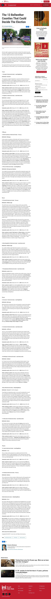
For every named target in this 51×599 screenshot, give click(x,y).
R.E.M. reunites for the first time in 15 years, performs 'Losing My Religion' (31, 571)
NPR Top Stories (22, 537)
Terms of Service (42, 588)
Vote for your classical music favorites (41, 60)
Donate (47, 1)
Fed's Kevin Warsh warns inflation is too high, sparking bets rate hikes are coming (42, 117)
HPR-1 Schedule (20, 588)
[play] (3, 5)
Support (30, 590)
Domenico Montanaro (8, 26)
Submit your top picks (41, 71)
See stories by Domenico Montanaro (15, 549)
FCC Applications (42, 586)
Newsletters (30, 586)
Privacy (40, 590)
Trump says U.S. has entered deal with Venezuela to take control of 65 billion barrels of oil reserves (42, 101)
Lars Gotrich (17, 574)
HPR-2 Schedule (20, 590)
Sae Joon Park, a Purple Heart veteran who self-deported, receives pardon (41, 106)
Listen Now (41, 38)
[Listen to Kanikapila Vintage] (41, 18)
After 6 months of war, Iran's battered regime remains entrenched (41, 112)
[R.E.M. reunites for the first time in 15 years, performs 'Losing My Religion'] (7, 573)
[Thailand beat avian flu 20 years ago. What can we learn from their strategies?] (7, 563)
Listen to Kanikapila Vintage (42, 29)
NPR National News (8, 537)
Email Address (37, 80)
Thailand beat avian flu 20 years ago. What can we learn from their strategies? (32, 561)
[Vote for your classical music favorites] (41, 49)
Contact (30, 588)
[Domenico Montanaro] (4, 547)
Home (19, 586)
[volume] (6, 5)
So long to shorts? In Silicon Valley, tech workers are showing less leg (42, 123)
